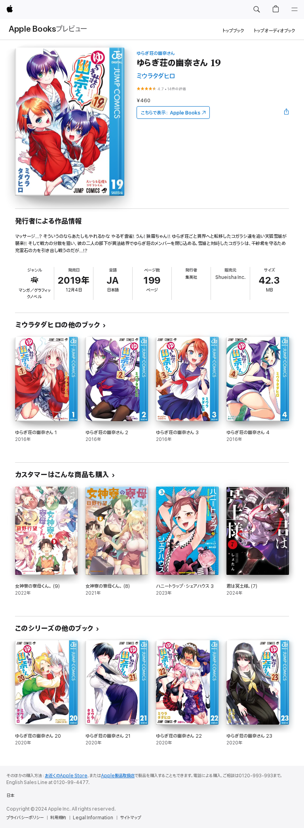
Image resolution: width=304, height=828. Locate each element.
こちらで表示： (170, 113)
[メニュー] (294, 9)
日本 (10, 795)
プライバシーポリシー (25, 817)
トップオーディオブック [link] (274, 31)
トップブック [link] (233, 31)
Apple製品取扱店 (118, 775)
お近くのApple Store (66, 775)
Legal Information (93, 817)
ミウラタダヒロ (156, 76)
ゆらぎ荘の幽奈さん (156, 53)
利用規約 (58, 817)
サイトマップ (130, 817)
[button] (256, 9)
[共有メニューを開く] (286, 112)
